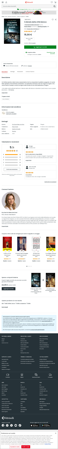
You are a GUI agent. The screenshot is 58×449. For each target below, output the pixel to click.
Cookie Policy (48, 444)
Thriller (29, 303)
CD (21, 385)
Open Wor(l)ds (24, 409)
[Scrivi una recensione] (35, 31)
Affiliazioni (42, 340)
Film (40, 385)
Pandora (14, 131)
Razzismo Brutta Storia (44, 367)
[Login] (6, 2)
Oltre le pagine (32, 43)
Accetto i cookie (25, 446)
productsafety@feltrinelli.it (37, 329)
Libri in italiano (5, 385)
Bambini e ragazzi (43, 395)
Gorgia (31, 146)
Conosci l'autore (30, 71)
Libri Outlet (4, 387)
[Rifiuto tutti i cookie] (55, 433)
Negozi (3, 338)
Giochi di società (5, 407)
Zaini (22, 405)
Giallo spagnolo (5, 99)
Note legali (5, 307)
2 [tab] (28, 266)
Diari (21, 403)
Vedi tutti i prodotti (11, 114)
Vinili (22, 391)
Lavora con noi (5, 342)
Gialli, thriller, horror (10, 303)
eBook (3, 393)
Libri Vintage (4, 391)
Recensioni (20, 71)
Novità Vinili (23, 393)
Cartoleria (23, 401)
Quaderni (23, 411)
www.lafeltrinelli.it (46, 321)
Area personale (5, 359)
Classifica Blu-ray (43, 391)
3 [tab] (29, 266)
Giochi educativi (5, 405)
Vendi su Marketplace (44, 344)
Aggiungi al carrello (41, 47)
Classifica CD (24, 389)
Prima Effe (42, 348)
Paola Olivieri (27, 26)
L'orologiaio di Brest (50, 253)
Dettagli (12, 71)
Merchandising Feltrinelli (45, 403)
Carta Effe (23, 338)
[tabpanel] (12, 31)
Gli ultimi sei (36, 253)
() (33, 31)
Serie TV (41, 393)
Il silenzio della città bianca (36, 289)
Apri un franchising (44, 338)
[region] (29, 440)
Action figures (5, 411)
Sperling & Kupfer (42, 26)
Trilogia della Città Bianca (33, 29)
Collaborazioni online (44, 346)
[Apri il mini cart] (55, 2)
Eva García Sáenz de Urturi (32, 24)
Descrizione (5, 71)
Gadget (41, 407)
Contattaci (4, 367)
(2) (17, 151)
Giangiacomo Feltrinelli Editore (46, 361)
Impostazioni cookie (14, 446)
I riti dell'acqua (50, 289)
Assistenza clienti (5, 365)
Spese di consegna (6, 369)
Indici (22, 350)
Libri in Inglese (5, 389)
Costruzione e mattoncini (7, 403)
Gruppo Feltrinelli (43, 359)
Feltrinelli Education (44, 365)
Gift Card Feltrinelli (24, 342)
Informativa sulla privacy (26, 363)
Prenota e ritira (24, 340)
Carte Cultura (23, 344)
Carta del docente (25, 346)
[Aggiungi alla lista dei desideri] (53, 19)
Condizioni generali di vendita (27, 359)
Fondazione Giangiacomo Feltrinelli (47, 363)
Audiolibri (4, 395)
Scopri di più (5, 226)
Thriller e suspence (21, 303)
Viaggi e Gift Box (43, 405)
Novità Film (42, 387)
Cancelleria (23, 407)
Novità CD (23, 387)
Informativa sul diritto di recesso (28, 361)
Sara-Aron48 (32, 166)
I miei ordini (4, 361)
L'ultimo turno (7, 253)
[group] (29, 9)
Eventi (3, 340)
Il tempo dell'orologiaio (21, 253)
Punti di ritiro (23, 348)
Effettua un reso (5, 363)
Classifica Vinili (24, 395)
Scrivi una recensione (11, 169)
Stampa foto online (25, 352)
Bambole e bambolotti (6, 409)
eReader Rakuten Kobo (44, 409)
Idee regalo (42, 401)
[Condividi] (55, 19)
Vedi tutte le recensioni (50, 182)
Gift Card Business (44, 342)
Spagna (30, 65)
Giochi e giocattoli (6, 401)
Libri (3, 303)
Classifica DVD (43, 389)
